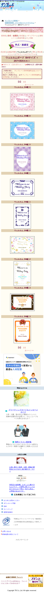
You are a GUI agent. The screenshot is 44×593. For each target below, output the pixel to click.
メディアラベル (32, 36)
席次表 (39, 52)
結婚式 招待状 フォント (14, 577)
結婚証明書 (11, 52)
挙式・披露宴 (13, 36)
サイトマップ (8, 509)
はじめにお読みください (12, 500)
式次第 (3, 52)
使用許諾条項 (8, 512)
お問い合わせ (6, 531)
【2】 (24, 82)
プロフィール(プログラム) (26, 54)
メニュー (11, 54)
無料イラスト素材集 (23, 442)
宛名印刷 (21, 38)
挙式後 (22, 36)
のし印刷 (29, 38)
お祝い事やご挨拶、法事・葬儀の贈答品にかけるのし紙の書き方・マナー (22, 469)
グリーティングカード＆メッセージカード (23, 411)
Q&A (5, 506)
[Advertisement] (22, 14)
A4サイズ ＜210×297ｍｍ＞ (13, 65)
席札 (34, 52)
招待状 (3, 36)
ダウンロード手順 (9, 503)
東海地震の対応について (10, 534)
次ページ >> (29, 85)
